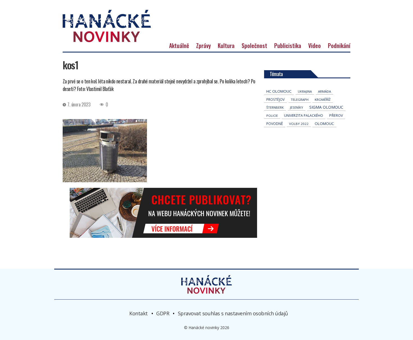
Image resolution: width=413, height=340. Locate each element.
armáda (324, 91)
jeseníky (296, 107)
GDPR (162, 313)
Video (314, 45)
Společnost (254, 45)
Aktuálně (179, 45)
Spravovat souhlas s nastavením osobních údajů (233, 313)
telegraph (299, 99)
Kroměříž (323, 99)
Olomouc (324, 123)
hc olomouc (279, 91)
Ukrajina (305, 91)
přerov (336, 115)
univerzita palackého (303, 115)
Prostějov (275, 99)
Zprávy (203, 45)
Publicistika (287, 45)
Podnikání (339, 45)
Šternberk (275, 107)
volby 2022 (298, 124)
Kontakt (138, 313)
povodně (274, 123)
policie (272, 115)
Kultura (226, 45)
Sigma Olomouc (326, 107)
